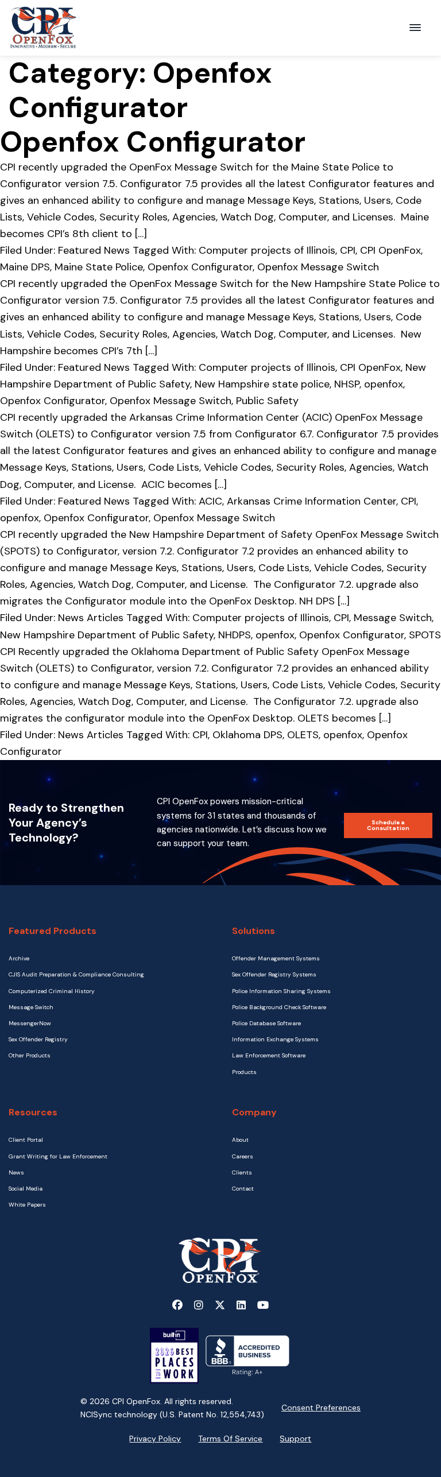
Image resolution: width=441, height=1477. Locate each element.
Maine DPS (25, 267)
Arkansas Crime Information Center (311, 501)
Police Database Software (266, 1023)
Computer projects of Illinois (267, 250)
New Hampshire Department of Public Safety (107, 635)
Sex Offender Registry (38, 1039)
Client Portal (26, 1139)
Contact (243, 1188)
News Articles (90, 618)
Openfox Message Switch (318, 267)
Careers (242, 1156)
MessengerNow (30, 1023)
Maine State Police (99, 267)
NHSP (346, 384)
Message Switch (393, 618)
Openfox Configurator (200, 267)
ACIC (210, 501)
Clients (242, 1172)
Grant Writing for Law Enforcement (58, 1156)
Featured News (94, 250)
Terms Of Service (230, 1438)
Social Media (25, 1188)
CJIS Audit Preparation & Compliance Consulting (76, 974)
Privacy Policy (155, 1438)
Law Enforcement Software (268, 1055)
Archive (19, 958)
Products (244, 1072)
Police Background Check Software (279, 1007)
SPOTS (425, 635)
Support (295, 1438)
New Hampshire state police (262, 384)
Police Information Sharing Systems (281, 991)
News (16, 1172)
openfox (383, 384)
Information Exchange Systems (275, 1039)
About (240, 1139)
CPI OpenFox (390, 250)
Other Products (30, 1055)
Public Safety (267, 401)
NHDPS (234, 635)
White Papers (27, 1204)
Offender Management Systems (276, 958)
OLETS (303, 735)
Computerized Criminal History (52, 991)
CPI (347, 250)
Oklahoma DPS (247, 735)
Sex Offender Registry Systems (274, 974)
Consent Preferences (321, 1407)
